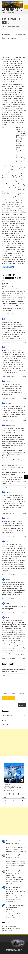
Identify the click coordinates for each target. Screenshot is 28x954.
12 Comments (22, 34)
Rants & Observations (8, 12)
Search (21, 705)
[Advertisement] (14, 742)
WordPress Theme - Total (13, 949)
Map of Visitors (7, 930)
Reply (24, 314)
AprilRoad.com (12, 9)
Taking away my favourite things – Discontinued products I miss (15, 889)
